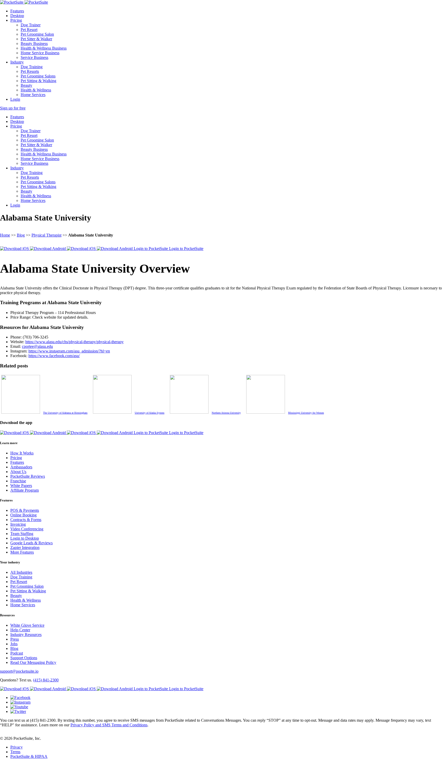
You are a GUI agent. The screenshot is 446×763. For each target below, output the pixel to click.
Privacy (16, 747)
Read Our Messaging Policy (33, 662)
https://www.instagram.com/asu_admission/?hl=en (69, 351)
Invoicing (18, 524)
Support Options (23, 658)
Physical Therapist (46, 235)
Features (17, 11)
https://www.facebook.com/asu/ (54, 355)
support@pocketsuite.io (19, 671)
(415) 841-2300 (46, 680)
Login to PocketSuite (151, 248)
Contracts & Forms (25, 519)
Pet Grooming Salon (37, 34)
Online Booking (23, 515)
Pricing (16, 20)
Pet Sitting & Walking (38, 80)
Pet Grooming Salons (38, 76)
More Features (22, 552)
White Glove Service (27, 625)
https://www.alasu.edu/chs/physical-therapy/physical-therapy (74, 342)
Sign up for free (13, 108)
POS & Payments (24, 510)
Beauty (26, 85)
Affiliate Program (24, 490)
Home (5, 235)
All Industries (21, 572)
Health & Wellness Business (44, 48)
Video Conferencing (26, 529)
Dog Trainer (31, 25)
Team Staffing (21, 533)
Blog (21, 235)
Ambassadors (21, 467)
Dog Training (32, 67)
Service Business (34, 57)
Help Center (20, 630)
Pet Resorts (30, 71)
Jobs (14, 644)
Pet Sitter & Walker (36, 39)
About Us (18, 471)
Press (14, 639)
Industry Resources (26, 634)
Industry (17, 62)
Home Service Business (40, 53)
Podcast (16, 653)
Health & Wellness (36, 90)
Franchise (18, 481)
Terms (15, 752)
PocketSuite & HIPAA (28, 756)
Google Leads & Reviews (31, 543)
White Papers (21, 485)
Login (15, 99)
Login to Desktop (24, 538)
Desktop (17, 15)
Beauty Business (34, 43)
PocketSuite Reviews (27, 476)
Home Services (33, 94)
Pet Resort (29, 29)
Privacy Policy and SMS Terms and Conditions (108, 725)
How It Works (22, 453)
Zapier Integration (24, 547)
